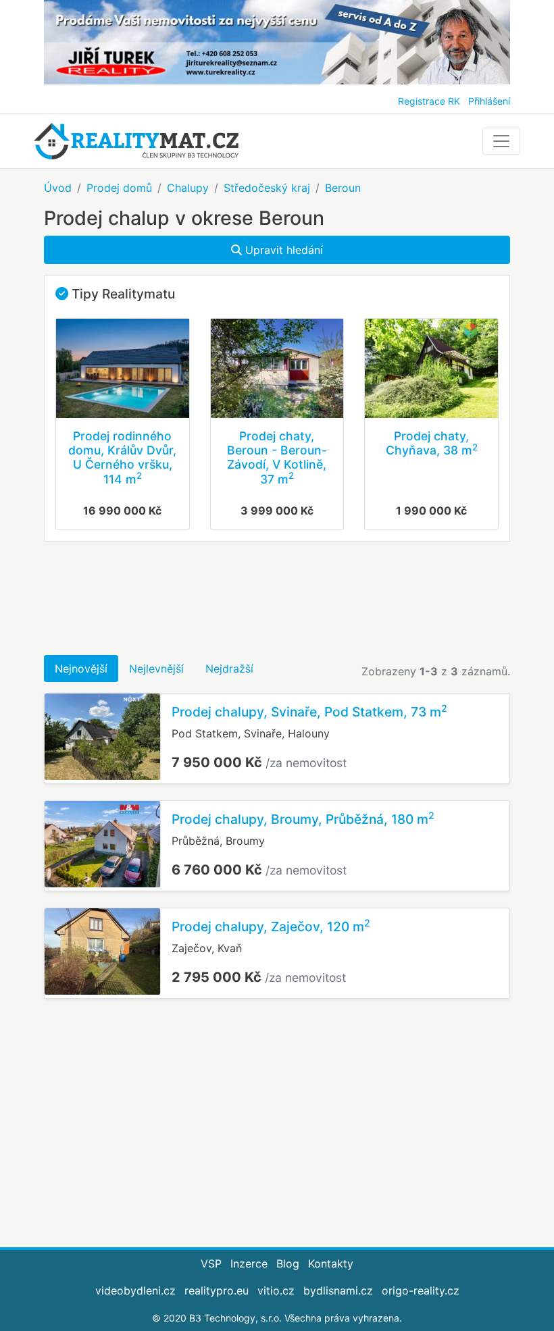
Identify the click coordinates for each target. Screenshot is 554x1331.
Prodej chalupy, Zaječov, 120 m (271, 926)
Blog (287, 1263)
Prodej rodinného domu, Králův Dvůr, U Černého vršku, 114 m (122, 457)
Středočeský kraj (267, 187)
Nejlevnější (156, 668)
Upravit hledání (282, 250)
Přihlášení (489, 101)
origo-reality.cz (420, 1290)
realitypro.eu (216, 1290)
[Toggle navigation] (501, 141)
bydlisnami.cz (338, 1290)
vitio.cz (276, 1290)
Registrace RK (429, 101)
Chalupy (188, 187)
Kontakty (330, 1263)
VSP (211, 1263)
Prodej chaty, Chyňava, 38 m (432, 443)
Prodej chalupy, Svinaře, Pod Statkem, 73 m (309, 712)
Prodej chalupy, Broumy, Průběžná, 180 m (303, 819)
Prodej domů (119, 187)
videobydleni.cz (135, 1290)
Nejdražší (229, 668)
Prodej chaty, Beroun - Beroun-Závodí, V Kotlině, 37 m (277, 457)
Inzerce (249, 1263)
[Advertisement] (277, 598)
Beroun (343, 187)
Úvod (58, 187)
